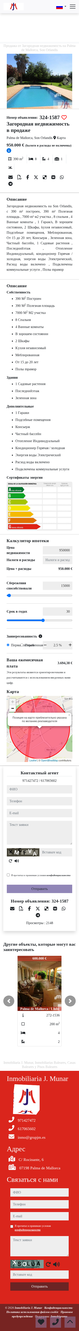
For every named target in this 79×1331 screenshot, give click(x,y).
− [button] (12, 708)
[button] (8, 1001)
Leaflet (33, 760)
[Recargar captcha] (11, 860)
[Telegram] (10, 184)
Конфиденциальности (58, 1307)
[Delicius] (45, 177)
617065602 (49, 780)
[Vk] (53, 177)
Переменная (34, 645)
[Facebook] (28, 177)
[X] (36, 177)
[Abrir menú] (72, 7)
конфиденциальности (58, 875)
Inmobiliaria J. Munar (29, 1307)
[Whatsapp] (62, 177)
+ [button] (12, 701)
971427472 (30, 780)
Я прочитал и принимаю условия (40, 875)
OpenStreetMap (49, 760)
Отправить (39, 889)
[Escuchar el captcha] (16, 860)
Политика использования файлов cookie (32, 1312)
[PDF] (20, 177)
